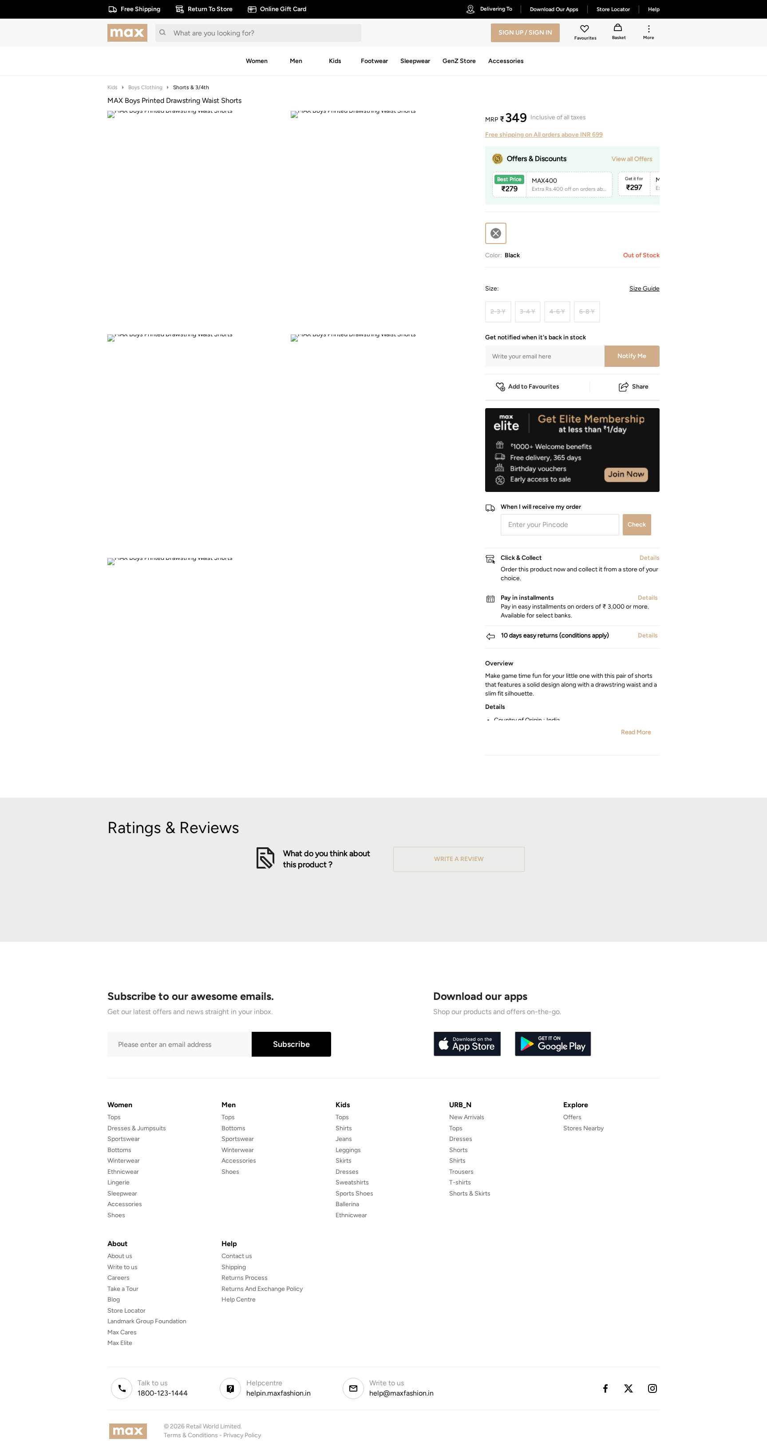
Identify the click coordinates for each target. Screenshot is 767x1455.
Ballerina (347, 1204)
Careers (118, 1278)
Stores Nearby (583, 1128)
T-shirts (460, 1182)
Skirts (344, 1160)
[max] (129, 33)
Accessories (124, 1204)
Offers (572, 1117)
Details (636, 477)
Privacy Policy (242, 1435)
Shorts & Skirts (469, 1193)
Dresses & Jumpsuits (136, 1128)
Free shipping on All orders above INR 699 (544, 134)
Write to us (122, 1267)
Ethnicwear (123, 1172)
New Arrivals (466, 1117)
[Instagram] (653, 1388)
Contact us (236, 1256)
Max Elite (119, 1343)
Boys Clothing (145, 87)
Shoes (116, 1215)
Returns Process (244, 1278)
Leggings (348, 1150)
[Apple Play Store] (467, 1044)
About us (119, 1256)
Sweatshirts (352, 1182)
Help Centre (238, 1299)
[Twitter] (629, 1388)
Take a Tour (122, 1289)
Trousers (461, 1172)
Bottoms (119, 1150)
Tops (114, 1117)
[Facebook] (605, 1388)
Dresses (347, 1172)
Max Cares (122, 1332)
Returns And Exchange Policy (262, 1289)
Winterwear (123, 1160)
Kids (112, 87)
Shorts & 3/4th (191, 87)
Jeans (344, 1139)
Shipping (233, 1267)
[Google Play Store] (553, 1044)
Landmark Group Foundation (146, 1321)
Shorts (458, 1150)
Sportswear (123, 1139)
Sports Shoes (354, 1193)
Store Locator (126, 1310)
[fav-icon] (585, 30)
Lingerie (118, 1182)
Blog (113, 1299)
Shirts (344, 1128)
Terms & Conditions (191, 1435)
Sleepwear (122, 1193)
